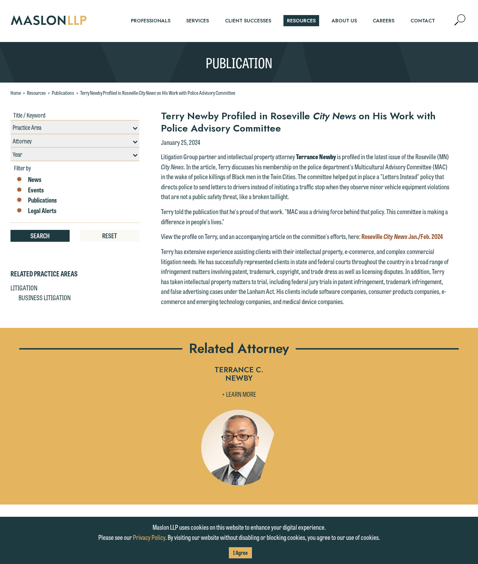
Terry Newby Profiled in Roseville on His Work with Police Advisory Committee (157, 93)
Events (36, 190)
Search (40, 235)
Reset (109, 235)
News (34, 179)
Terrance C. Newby (239, 374)
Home (15, 93)
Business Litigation (45, 297)
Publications (63, 93)
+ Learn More (239, 394)
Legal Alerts (42, 210)
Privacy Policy (149, 537)
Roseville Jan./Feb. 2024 (402, 236)
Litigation (23, 287)
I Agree (240, 553)
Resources (36, 93)
